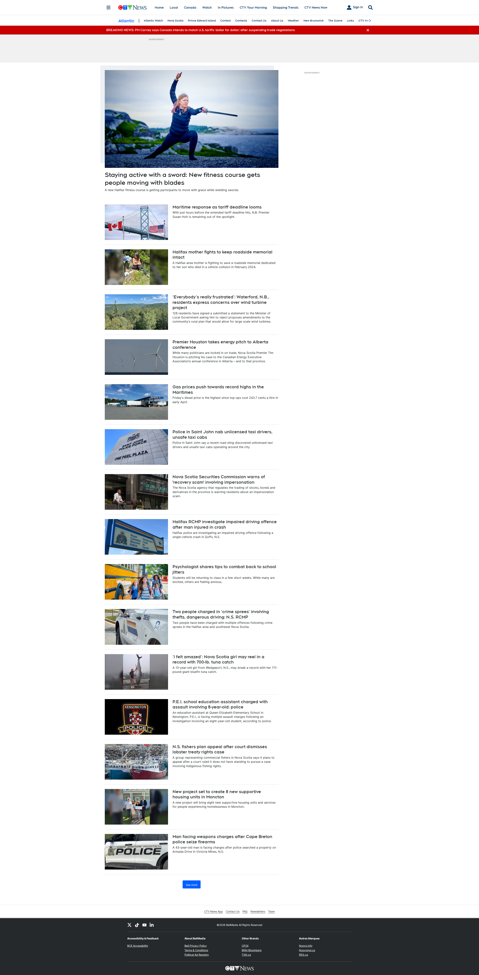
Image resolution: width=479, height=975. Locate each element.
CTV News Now (315, 7)
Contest (225, 20)
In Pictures (226, 7)
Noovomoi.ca (307, 950)
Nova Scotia (175, 20)
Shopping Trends (285, 7)
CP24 (245, 945)
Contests (241, 20)
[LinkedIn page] (152, 925)
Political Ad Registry (196, 954)
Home (159, 7)
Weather (293, 20)
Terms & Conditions (196, 950)
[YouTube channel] (144, 925)
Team (271, 911)
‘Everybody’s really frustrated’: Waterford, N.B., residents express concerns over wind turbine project (221, 302)
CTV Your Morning (253, 7)
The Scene (335, 20)
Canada (190, 7)
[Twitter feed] (129, 925)
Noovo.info (305, 945)
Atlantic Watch (153, 20)
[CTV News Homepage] (132, 7)
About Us (277, 20)
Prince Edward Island (202, 20)
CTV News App (213, 911)
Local (174, 7)
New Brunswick (313, 20)
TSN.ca (246, 954)
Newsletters (258, 911)
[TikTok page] (137, 925)
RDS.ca (303, 954)
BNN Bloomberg (252, 950)
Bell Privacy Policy (195, 945)
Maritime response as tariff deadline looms (217, 207)
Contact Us (259, 20)
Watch (207, 7)
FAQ (245, 911)
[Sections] (108, 7)
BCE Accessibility (137, 945)
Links (350, 20)
